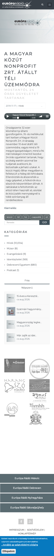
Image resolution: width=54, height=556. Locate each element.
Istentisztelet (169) (17, 259)
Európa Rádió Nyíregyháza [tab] (27, 497)
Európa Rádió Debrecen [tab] (27, 488)
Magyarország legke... (29, 322)
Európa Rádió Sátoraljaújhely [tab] (27, 507)
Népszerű (27, 287)
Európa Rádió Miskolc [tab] (27, 478)
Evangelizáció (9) (16, 254)
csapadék (36, 217)
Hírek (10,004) (15, 243)
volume (40, 116)
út (47, 217)
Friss (27, 280)
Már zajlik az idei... (26, 335)
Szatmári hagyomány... (29, 309)
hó (25, 217)
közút (10, 217)
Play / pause (7, 116)
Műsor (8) (12, 248)
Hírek (21, 106)
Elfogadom (9, 551)
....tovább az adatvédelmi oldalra (19, 544)
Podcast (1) (13, 270)
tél (18, 217)
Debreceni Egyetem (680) (22, 264)
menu (47, 116)
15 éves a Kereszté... (28, 296)
